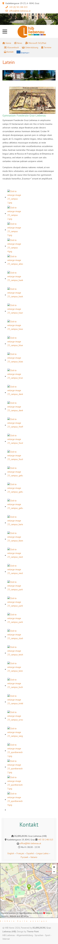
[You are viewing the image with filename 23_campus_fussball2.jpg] (15, 457)
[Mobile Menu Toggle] (4, 31)
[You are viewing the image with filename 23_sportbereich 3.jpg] (15, 783)
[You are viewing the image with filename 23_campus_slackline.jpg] (15, 636)
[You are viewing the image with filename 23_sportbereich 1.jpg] (15, 750)
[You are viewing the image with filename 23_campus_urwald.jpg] (15, 718)
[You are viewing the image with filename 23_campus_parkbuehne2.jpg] (15, 620)
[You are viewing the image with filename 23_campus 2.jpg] (15, 213)
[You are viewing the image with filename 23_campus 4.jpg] (15, 246)
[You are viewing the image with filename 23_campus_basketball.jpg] (15, 294)
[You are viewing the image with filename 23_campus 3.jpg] (15, 229)
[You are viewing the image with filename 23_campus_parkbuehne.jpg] (15, 604)
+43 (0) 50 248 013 (18, 7)
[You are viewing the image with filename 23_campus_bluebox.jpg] (15, 343)
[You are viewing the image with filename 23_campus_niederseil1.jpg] (15, 555)
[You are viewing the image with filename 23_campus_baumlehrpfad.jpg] (15, 311)
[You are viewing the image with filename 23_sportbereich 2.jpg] (15, 767)
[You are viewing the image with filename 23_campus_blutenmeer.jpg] (15, 360)
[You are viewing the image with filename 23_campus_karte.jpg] (15, 522)
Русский (24, 857)
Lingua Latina (42, 853)
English (11, 853)
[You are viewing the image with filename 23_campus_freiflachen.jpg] (15, 425)
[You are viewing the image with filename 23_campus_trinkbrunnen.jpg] (15, 701)
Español (30, 853)
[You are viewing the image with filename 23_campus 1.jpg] (15, 197)
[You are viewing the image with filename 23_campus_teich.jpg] (15, 653)
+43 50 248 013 (45, 839)
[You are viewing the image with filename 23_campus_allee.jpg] (15, 262)
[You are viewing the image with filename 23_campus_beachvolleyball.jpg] (15, 327)
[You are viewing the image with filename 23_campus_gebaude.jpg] (15, 474)
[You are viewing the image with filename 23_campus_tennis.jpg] (15, 669)
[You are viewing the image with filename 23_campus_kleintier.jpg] (15, 539)
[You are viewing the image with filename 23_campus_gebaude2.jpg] (15, 490)
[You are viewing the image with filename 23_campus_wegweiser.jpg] (15, 734)
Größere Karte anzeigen (24, 921)
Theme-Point (33, 931)
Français (20, 853)
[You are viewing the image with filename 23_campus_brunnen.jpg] (15, 376)
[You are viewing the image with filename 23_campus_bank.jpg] (15, 278)
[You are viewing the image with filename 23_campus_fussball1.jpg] (15, 441)
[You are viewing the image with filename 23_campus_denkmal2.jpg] (15, 408)
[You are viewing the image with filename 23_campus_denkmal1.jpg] (15, 392)
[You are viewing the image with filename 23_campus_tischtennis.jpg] (15, 685)
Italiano (33, 857)
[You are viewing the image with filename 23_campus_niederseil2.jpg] (15, 571)
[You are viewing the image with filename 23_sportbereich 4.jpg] (15, 799)
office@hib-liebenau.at (19, 10)
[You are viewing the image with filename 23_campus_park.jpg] (15, 587)
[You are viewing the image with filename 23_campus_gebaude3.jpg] (15, 506)
